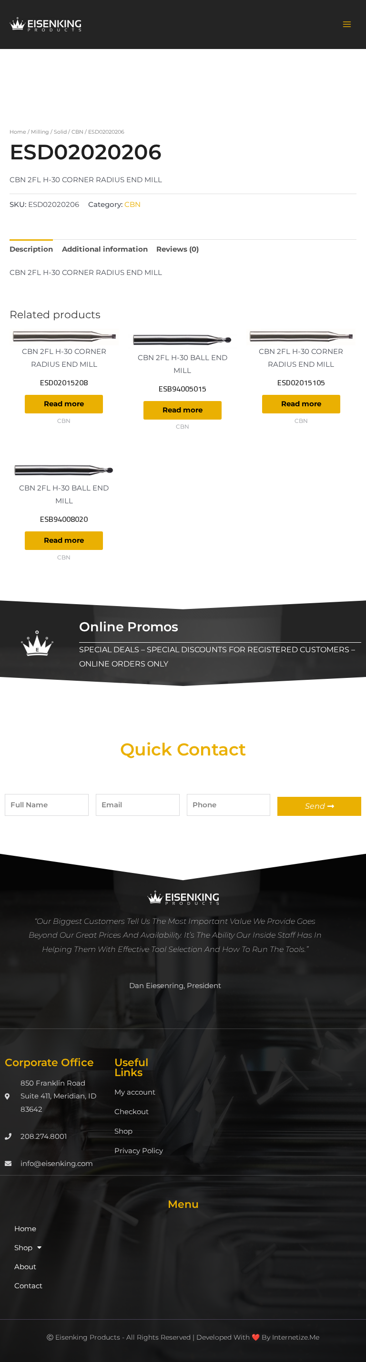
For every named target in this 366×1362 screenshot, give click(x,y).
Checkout (131, 1111)
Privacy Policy (138, 1150)
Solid (60, 131)
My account (134, 1092)
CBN (77, 131)
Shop (123, 1131)
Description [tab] (31, 249)
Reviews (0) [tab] (177, 249)
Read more (64, 404)
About (25, 1267)
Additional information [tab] (105, 249)
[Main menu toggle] (346, 24)
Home (18, 131)
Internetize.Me (295, 1337)
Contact (28, 1286)
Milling (40, 131)
